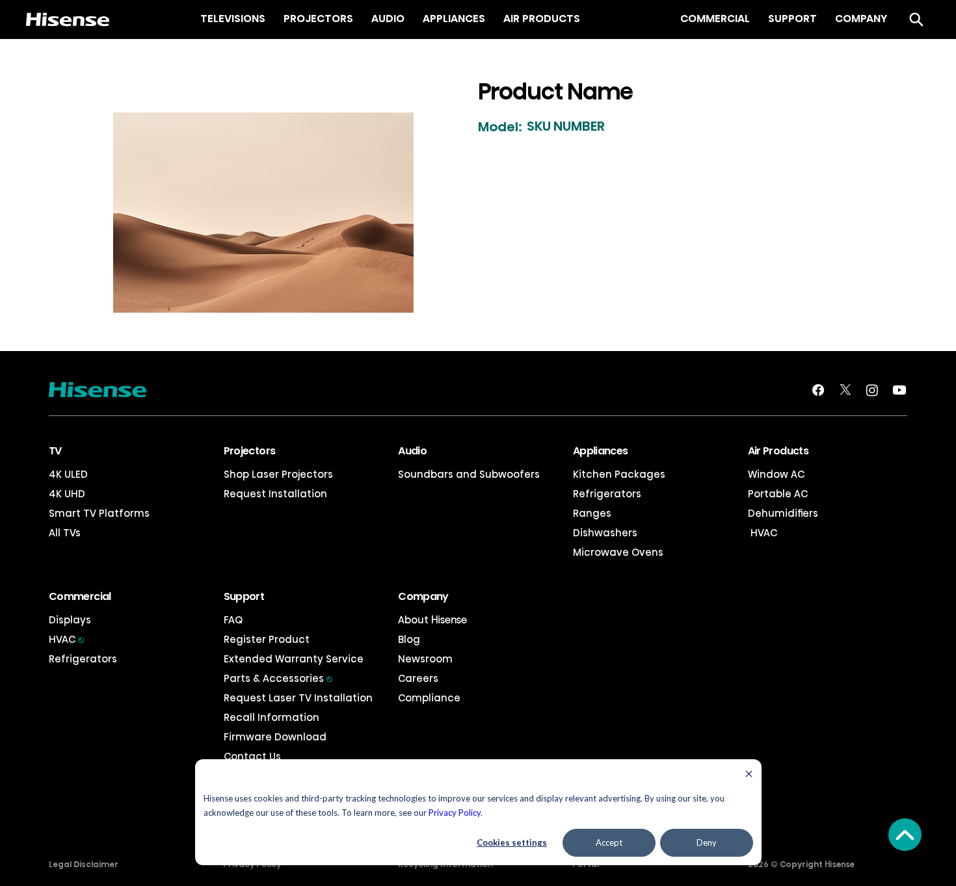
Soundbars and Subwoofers (469, 474)
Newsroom (425, 659)
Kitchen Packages (619, 474)
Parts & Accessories (278, 678)
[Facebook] (818, 390)
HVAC (762, 533)
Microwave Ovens (618, 552)
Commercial (80, 596)
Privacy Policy (455, 812)
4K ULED (68, 474)
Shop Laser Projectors (278, 474)
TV (55, 450)
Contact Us (252, 756)
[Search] (916, 19)
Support (244, 596)
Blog (409, 639)
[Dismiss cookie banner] (749, 775)
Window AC (776, 474)
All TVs (65, 533)
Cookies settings (512, 842)
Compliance (429, 698)
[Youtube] (899, 390)
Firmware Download (275, 737)
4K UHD (67, 494)
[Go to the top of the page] (905, 834)
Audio (412, 450)
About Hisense (432, 620)
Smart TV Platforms (99, 513)
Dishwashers (605, 533)
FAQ (233, 620)
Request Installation (275, 494)
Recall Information (271, 717)
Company (423, 596)
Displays (70, 620)
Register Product (267, 639)
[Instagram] (872, 390)
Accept (609, 842)
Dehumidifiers (783, 513)
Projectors (250, 450)
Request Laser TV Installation (298, 698)
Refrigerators (607, 494)
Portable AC (778, 494)
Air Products (778, 450)
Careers (418, 678)
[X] (845, 390)
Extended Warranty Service (294, 659)
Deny (707, 842)
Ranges (592, 513)
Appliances (600, 450)
